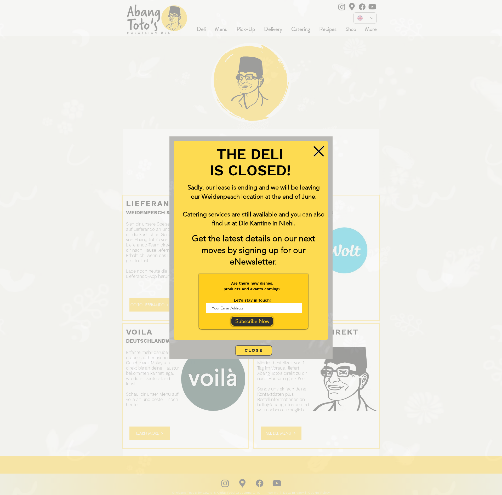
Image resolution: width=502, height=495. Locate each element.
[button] (318, 151)
